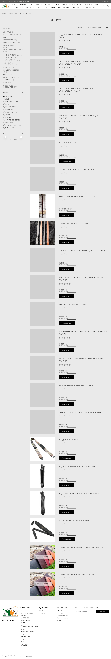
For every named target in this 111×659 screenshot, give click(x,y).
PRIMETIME (9, 123)
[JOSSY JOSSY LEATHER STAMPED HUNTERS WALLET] (42, 557)
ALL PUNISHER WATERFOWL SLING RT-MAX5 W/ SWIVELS (83, 332)
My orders (42, 613)
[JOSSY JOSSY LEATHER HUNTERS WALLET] (42, 584)
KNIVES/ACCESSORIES (11, 70)
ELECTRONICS (8, 40)
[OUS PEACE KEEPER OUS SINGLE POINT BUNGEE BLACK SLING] (42, 422)
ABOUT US (15, 5)
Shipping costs (71, 49)
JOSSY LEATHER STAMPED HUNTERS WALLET (81, 547)
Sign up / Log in (105, 1)
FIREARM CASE (9, 54)
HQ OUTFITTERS (11, 112)
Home (4, 14)
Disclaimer (60, 613)
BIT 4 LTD (8, 104)
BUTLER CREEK (10, 107)
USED (73, 7)
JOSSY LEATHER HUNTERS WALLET (76, 574)
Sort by (89, 27)
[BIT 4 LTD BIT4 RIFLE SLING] (42, 152)
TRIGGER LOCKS (9, 64)
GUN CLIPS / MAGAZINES (12, 56)
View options (66, 161)
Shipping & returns (62, 615)
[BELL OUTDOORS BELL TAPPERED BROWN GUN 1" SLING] (42, 206)
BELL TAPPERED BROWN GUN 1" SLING (78, 196)
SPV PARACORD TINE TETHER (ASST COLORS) (82, 250)
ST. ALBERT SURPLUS (13, 125)
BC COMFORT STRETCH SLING (74, 520)
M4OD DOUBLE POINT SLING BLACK (77, 169)
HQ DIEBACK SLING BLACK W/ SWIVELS (79, 493)
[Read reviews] (65, 41)
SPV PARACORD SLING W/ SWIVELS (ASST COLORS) (80, 116)
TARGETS (6, 80)
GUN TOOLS (8, 59)
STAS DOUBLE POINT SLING (72, 304)
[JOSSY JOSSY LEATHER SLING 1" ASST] (42, 233)
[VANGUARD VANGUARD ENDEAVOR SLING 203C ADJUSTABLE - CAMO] (42, 98)
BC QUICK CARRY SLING (71, 439)
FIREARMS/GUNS (9, 42)
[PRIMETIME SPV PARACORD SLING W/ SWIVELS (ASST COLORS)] (42, 125)
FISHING (6, 45)
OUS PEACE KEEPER (12, 120)
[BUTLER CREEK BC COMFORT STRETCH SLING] (42, 530)
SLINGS (7, 62)
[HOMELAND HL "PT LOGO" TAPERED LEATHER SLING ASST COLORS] (42, 368)
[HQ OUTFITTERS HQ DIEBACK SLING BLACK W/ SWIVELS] (42, 503)
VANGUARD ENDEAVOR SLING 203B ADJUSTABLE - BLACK (76, 63)
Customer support (62, 618)
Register (41, 610)
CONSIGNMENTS (9, 77)
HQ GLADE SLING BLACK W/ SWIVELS (78, 466)
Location (59, 620)
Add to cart (66, 53)
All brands (8, 96)
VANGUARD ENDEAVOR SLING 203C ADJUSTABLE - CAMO (76, 89)
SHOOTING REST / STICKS (12, 61)
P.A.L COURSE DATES (26, 5)
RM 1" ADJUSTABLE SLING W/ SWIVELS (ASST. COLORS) (81, 278)
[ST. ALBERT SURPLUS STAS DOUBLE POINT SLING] (42, 314)
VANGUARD (9, 128)
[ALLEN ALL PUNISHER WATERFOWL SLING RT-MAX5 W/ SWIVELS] (42, 341)
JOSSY (7, 115)
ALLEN (7, 99)
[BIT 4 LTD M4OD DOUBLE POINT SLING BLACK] (42, 179)
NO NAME (8, 117)
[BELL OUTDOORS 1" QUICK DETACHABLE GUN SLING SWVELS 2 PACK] (42, 44)
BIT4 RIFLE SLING (67, 142)
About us (59, 610)
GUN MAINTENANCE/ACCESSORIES (18, 14)
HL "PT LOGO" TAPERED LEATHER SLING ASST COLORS (82, 359)
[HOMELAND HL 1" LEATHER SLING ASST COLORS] (42, 395)
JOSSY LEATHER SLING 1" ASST (74, 223)
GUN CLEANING (9, 57)
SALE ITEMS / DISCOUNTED (8, 86)
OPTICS (6, 74)
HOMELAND (9, 109)
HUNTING (6, 67)
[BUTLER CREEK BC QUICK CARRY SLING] (42, 449)
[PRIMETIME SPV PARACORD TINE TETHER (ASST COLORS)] (42, 260)
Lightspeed (29, 656)
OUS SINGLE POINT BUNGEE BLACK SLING (80, 412)
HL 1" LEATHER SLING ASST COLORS (77, 385)
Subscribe (102, 611)
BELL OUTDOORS (11, 102)
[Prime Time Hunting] (5, 6)
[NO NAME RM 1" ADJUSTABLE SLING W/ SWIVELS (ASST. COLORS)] (42, 287)
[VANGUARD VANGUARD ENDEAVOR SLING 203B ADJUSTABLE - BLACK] (42, 71)
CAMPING (6, 37)
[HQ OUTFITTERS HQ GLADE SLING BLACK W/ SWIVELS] (42, 476)
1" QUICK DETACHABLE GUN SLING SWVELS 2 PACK (81, 35)
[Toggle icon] (104, 6)
